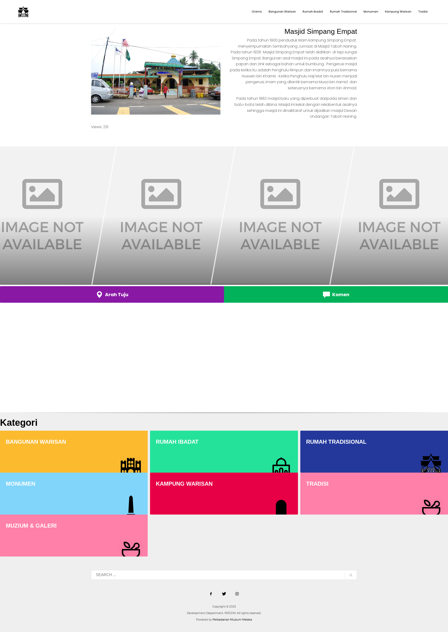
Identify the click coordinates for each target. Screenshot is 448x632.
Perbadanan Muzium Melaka (232, 619)
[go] (351, 575)
